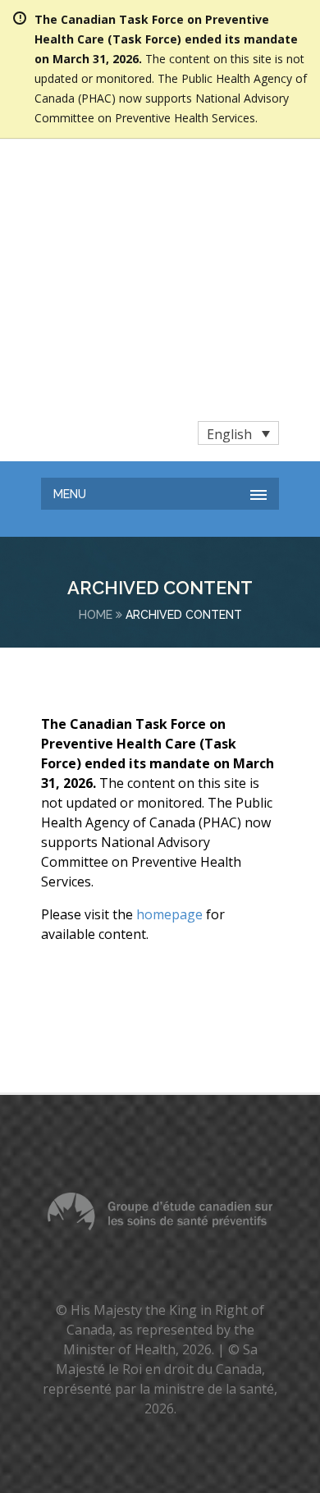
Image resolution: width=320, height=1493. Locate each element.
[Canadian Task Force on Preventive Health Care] (130, 177)
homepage (169, 713)
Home (95, 413)
